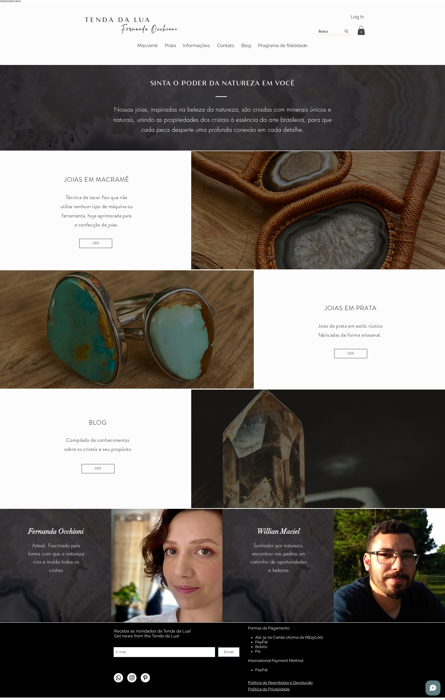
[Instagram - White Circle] (132, 677)
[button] (361, 30)
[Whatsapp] (118, 677)
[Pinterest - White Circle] (145, 677)
